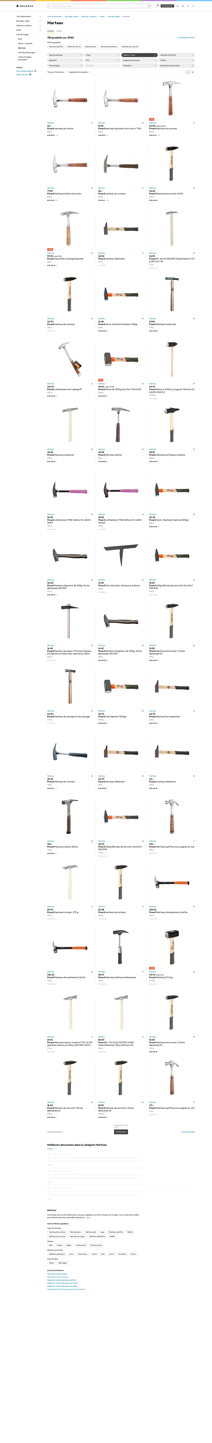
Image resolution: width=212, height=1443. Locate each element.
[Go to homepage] (24, 6)
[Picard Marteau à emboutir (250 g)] (172, 304)
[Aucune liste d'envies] (188, 6)
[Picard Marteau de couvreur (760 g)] (70, 762)
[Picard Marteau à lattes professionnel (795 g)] (121, 958)
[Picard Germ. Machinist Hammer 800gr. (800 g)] (172, 500)
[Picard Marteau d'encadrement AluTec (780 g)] (172, 892)
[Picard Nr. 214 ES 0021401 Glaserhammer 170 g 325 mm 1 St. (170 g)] (172, 239)
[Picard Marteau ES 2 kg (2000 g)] (172, 958)
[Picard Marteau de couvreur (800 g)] (172, 109)
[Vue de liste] (192, 72)
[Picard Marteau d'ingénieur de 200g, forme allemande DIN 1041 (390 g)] (121, 631)
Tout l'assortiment (23, 16)
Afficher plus (121, 1132)
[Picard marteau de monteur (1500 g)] (121, 892)
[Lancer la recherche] (49, 6)
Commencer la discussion (183, 1147)
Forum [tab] (59, 31)
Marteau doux (90, 47)
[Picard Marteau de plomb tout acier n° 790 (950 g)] (121, 109)
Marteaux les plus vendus (57, 1243)
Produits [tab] (50, 31)
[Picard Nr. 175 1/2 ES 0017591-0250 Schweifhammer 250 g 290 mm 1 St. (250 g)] (121, 1023)
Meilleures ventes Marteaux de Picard (62, 1252)
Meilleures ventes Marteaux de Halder (62, 1255)
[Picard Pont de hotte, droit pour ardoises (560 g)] (121, 566)
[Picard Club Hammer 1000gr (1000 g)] (121, 697)
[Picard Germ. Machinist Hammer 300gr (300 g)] (121, 304)
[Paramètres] (157, 6)
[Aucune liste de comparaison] (183, 6)
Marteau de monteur (109, 47)
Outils (18, 30)
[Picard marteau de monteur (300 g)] (70, 304)
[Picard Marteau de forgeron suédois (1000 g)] (172, 435)
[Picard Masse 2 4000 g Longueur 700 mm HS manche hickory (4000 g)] (172, 370)
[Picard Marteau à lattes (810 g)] (121, 435)
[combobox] (60, 72)
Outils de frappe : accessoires (25, 58)
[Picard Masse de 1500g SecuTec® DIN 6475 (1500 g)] (121, 370)
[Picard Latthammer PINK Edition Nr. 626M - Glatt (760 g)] (70, 500)
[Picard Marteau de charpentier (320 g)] (172, 697)
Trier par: (51, 72)
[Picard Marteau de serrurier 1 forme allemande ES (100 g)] (172, 631)
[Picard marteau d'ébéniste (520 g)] (172, 762)
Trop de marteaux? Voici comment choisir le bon (66, 1258)
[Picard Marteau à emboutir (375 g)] (70, 435)
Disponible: (73, 72)
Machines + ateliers (24, 25)
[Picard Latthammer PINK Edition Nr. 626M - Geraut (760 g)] (121, 500)
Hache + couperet (25, 43)
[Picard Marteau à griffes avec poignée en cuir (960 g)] (172, 1088)
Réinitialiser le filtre (187, 38)
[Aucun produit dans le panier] (193, 6)
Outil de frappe (22, 34)
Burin (20, 39)
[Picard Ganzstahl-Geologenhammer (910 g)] (70, 239)
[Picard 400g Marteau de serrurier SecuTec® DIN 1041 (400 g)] (121, 827)
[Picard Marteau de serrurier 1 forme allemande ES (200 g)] (172, 1023)
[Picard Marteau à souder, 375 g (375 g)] (70, 892)
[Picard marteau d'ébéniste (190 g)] (121, 762)
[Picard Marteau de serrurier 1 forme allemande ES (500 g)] (70, 1088)
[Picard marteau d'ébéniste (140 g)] (121, 239)
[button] (92, 123)
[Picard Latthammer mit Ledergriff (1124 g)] (70, 370)
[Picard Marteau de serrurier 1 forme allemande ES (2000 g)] (121, 1088)
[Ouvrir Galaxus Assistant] (177, 6)
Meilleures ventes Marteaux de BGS (61, 1249)
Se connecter (167, 6)
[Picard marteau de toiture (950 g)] (70, 109)
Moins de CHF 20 (74, 47)
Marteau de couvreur (130, 47)
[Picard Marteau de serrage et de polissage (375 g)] (70, 697)
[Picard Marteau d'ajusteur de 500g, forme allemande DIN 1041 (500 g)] (70, 566)
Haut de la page (188, 1132)
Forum (49, 1149)
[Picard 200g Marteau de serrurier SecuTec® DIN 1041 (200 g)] (172, 566)
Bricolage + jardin (23, 21)
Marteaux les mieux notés (57, 1246)
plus (88, 1186)
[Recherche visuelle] (148, 6)
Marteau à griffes (56, 47)
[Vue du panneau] (188, 72)
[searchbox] (174, 65)
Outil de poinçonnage (26, 52)
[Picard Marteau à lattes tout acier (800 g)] (70, 174)
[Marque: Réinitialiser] (156, 55)
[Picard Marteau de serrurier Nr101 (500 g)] (172, 174)
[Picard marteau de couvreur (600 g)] (121, 174)
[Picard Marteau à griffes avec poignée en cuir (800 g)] (172, 827)
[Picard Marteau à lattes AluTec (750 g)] (70, 827)
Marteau (22, 48)
